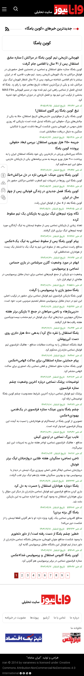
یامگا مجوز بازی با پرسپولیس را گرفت (54, 290)
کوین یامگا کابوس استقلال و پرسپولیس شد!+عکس (45, 555)
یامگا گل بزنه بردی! (66, 512)
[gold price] (3, 184)
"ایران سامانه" (34, 658)
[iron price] (3, 199)
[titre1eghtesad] (23, 638)
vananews (29, 663)
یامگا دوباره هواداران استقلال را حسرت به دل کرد (46, 486)
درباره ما (74, 617)
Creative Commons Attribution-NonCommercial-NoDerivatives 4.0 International (38, 668)
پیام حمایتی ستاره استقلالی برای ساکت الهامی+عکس (43, 360)
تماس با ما (59, 617)
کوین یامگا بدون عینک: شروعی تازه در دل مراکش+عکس (41, 175)
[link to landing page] (57, 9)
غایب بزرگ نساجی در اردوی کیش (56, 437)
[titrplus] (71, 638)
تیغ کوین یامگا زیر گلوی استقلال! (57, 111)
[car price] (3, 192)
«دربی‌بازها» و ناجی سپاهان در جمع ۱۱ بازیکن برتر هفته (42, 311)
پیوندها (34, 617)
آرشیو (46, 617)
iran (4, 663)
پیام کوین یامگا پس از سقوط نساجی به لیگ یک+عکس (42, 241)
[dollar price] (3, 177)
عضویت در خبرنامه (15, 617)
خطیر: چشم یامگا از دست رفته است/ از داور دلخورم (45, 534)
